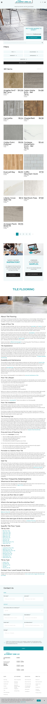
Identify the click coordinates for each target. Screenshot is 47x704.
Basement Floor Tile (7, 553)
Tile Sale (5, 566)
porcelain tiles (10, 367)
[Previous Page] (14, 234)
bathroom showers (38, 467)
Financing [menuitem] (6, 694)
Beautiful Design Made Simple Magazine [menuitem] (17, 687)
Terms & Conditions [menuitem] (38, 690)
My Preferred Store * (28, 622)
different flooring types (15, 342)
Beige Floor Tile (6, 536)
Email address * (27, 614)
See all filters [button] (22, 62)
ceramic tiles (42, 362)
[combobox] (22, 42)
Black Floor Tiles (6, 535)
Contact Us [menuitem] (38, 687)
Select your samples (33, 274)
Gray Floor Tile (6, 539)
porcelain (34, 326)
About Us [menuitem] (37, 679)
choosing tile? (13, 400)
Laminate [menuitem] (5, 688)
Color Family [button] (33, 51)
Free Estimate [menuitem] (6, 692)
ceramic (40, 326)
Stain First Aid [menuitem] (28, 681)
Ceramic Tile (5, 562)
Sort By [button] (39, 69)
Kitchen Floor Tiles (7, 552)
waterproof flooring (30, 520)
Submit (23, 648)
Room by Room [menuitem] (39, 681)
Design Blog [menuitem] (16, 690)
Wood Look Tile (6, 565)
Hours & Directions (6, 665)
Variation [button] (22, 59)
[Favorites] (43, 2)
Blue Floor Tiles (6, 530)
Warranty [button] (12, 55)
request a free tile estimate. (34, 429)
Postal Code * (6, 622)
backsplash (32, 332)
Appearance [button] (33, 55)
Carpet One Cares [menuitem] (38, 684)
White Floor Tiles (7, 533)
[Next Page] (33, 234)
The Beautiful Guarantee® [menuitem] (27, 687)
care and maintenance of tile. (32, 375)
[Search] (42, 42)
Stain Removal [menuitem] (28, 679)
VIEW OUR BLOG (12, 275)
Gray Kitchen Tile (6, 556)
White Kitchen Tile (7, 557)
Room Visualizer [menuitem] (17, 679)
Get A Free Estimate (32, 37)
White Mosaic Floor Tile (8, 541)
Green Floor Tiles (7, 532)
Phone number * (7, 614)
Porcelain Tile (6, 563)
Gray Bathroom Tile (7, 554)
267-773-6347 (30, 6)
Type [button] (12, 51)
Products (12, 17)
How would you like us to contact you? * (11, 607)
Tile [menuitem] (4, 690)
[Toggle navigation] (1, 2)
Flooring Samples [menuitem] (16, 682)
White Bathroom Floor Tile (9, 550)
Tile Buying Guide (37, 34)
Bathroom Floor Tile (7, 549)
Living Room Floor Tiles (8, 547)
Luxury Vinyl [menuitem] (6, 681)
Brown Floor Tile (6, 537)
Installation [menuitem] (27, 691)
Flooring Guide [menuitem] (28, 683)
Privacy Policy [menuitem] (38, 692)
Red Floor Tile (6, 540)
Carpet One (6, 17)
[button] (41, 2)
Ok (38, 700)
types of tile (21, 338)
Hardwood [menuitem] (6, 683)
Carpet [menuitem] (5, 686)
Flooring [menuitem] (5, 679)
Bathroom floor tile (5, 512)
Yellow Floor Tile (6, 543)
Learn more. (23, 701)
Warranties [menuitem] (27, 689)
